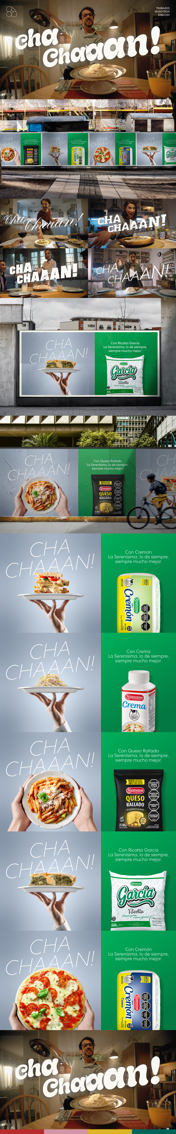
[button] (88, 50)
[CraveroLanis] (11, 11)
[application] (88, 49)
